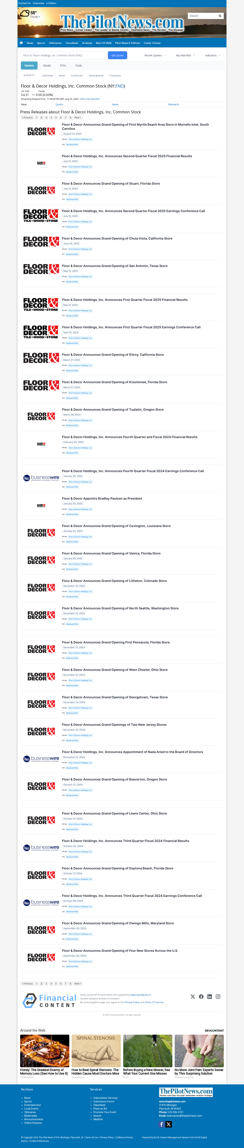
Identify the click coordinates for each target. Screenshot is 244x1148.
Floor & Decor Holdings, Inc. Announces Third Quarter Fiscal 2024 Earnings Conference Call (132, 896)
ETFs (63, 65)
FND (120, 86)
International (96, 75)
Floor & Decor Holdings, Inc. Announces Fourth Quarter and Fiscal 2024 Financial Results (130, 437)
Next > (78, 117)
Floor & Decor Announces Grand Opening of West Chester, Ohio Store (115, 670)
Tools (78, 65)
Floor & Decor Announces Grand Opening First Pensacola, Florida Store (116, 642)
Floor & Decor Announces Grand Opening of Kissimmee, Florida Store (114, 382)
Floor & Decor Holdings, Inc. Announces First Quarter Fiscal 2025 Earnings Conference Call (131, 327)
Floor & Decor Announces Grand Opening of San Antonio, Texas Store (115, 266)
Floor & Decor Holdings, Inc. (80, 139)
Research (173, 104)
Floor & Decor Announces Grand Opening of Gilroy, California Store (113, 354)
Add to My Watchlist (89, 99)
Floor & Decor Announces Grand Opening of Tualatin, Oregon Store (113, 409)
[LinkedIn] (209, 1000)
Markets (29, 65)
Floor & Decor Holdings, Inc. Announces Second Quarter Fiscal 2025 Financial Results (127, 156)
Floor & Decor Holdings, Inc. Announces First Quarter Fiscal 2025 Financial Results (125, 300)
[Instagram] (218, 1000)
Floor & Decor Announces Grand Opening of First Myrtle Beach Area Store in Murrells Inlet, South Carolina (135, 126)
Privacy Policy (132, 1002)
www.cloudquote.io (140, 994)
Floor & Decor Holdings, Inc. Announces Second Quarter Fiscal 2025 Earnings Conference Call (133, 211)
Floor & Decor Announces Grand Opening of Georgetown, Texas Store (115, 697)
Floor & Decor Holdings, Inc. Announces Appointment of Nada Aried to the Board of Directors (132, 752)
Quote (59, 104)
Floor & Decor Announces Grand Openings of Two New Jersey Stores (114, 724)
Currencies (77, 75)
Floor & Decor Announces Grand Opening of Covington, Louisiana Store (116, 526)
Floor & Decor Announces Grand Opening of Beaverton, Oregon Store (114, 779)
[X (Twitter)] (192, 1000)
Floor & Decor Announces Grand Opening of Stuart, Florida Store (111, 183)
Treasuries (115, 75)
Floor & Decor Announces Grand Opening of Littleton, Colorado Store (114, 581)
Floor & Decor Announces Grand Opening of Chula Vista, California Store (117, 238)
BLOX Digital (201, 1137)
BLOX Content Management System (171, 1137)
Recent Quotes (153, 55)
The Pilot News (46, 1137)
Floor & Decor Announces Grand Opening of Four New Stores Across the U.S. (120, 950)
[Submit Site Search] (220, 16)
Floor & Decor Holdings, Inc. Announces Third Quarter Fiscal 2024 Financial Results (125, 841)
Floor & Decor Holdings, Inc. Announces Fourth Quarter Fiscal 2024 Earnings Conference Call (133, 471)
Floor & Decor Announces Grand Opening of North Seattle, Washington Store (120, 608)
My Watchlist (183, 55)
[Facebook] (201, 1000)
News (62, 75)
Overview (47, 75)
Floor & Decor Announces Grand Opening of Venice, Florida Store (111, 553)
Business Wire (72, 144)
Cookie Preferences (39, 1141)
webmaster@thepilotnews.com (184, 1115)
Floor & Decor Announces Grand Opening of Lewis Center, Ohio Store (114, 813)
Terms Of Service (154, 1002)
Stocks (47, 65)
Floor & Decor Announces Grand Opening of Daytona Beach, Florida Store (117, 868)
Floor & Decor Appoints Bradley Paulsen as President (102, 498)
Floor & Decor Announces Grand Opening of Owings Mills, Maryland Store (118, 923)
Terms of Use (91, 1137)
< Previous (27, 117)
